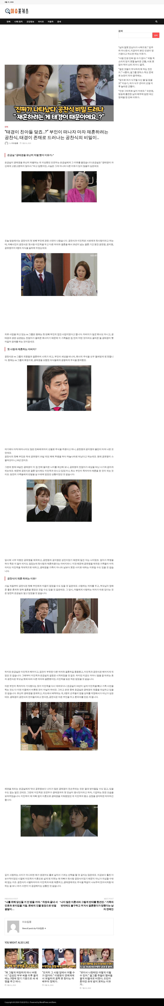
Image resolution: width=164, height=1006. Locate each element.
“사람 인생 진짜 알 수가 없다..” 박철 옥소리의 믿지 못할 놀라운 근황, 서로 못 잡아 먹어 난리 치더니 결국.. (136, 61)
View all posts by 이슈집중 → (34, 928)
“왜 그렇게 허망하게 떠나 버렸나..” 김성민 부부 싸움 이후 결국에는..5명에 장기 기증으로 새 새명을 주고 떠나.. (21, 977)
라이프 (41, 21)
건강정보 (30, 21)
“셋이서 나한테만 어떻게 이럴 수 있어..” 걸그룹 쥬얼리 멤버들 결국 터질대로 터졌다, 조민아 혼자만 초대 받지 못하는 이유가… (96, 978)
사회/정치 (18, 21)
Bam (54, 1002)
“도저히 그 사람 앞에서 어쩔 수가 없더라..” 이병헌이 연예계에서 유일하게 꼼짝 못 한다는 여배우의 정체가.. (58, 977)
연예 (8, 21)
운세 (59, 21)
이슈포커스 (24, 1002)
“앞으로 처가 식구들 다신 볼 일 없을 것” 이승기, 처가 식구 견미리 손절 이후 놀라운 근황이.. (135, 83)
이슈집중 (14, 143)
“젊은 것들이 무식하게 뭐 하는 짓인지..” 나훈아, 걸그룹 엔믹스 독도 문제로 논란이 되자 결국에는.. (135, 72)
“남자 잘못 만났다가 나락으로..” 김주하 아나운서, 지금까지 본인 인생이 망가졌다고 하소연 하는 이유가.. (136, 50)
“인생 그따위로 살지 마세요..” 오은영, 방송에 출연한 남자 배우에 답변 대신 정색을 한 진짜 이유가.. (136, 94)
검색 (120, 31)
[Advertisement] (59, 47)
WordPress (43, 1002)
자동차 (50, 21)
